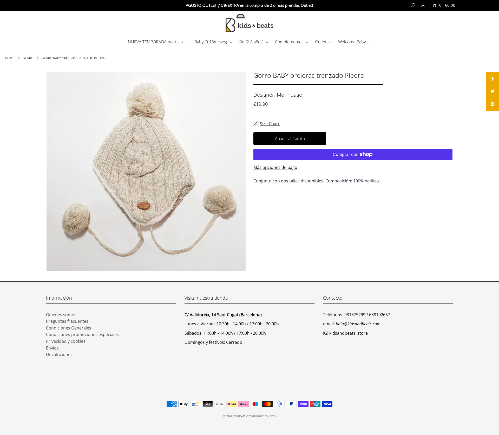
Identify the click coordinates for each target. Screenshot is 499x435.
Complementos (289, 42)
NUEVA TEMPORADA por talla (156, 42)
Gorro (28, 58)
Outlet (321, 42)
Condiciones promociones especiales (82, 334)
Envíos (52, 348)
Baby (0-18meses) (211, 42)
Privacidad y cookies (66, 341)
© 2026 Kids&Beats (234, 416)
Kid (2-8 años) (251, 42)
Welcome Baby (352, 42)
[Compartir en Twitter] (492, 91)
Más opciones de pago (275, 167)
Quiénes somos (61, 315)
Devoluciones (59, 354)
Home (9, 58)
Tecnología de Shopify (261, 416)
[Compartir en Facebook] (492, 78)
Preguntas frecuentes (67, 321)
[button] (475, 5)
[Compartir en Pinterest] (492, 104)
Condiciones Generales (68, 328)
